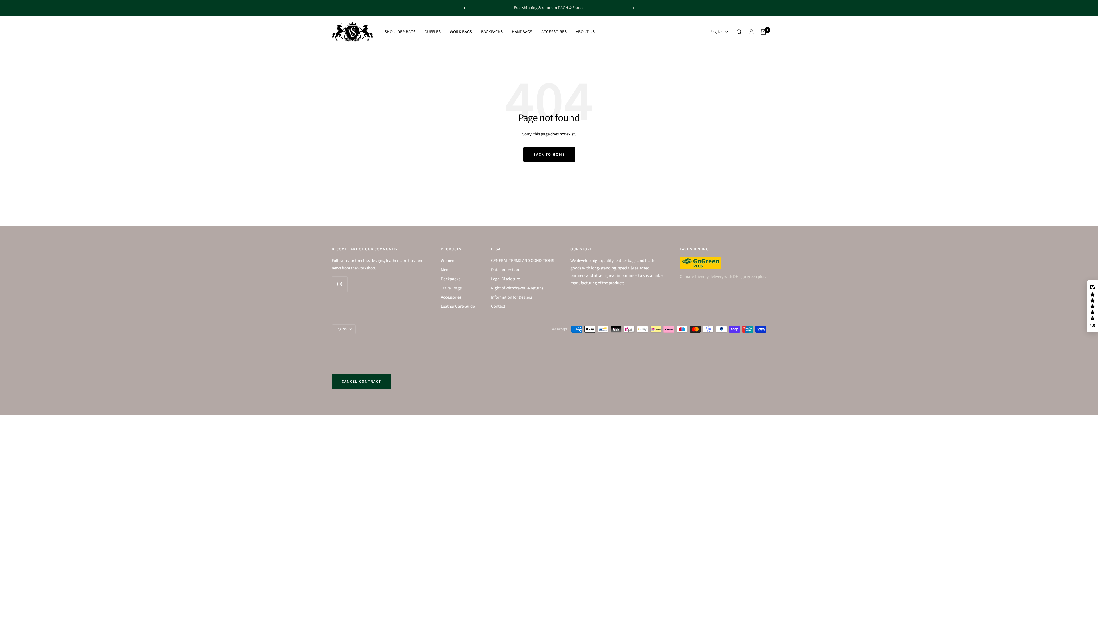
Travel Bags (451, 288)
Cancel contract (361, 381)
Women (447, 261)
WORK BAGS (461, 32)
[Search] (739, 32)
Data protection (505, 270)
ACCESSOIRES (554, 32)
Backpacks (450, 279)
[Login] (751, 31)
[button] (1092, 306)
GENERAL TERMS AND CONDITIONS (522, 261)
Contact (498, 306)
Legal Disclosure (505, 279)
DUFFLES (433, 32)
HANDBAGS (522, 32)
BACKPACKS (492, 32)
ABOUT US (585, 32)
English (716, 32)
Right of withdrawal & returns (517, 288)
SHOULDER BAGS (400, 32)
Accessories (451, 297)
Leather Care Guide (458, 306)
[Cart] (763, 32)
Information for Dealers (511, 297)
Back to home (549, 154)
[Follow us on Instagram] (339, 284)
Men (444, 270)
